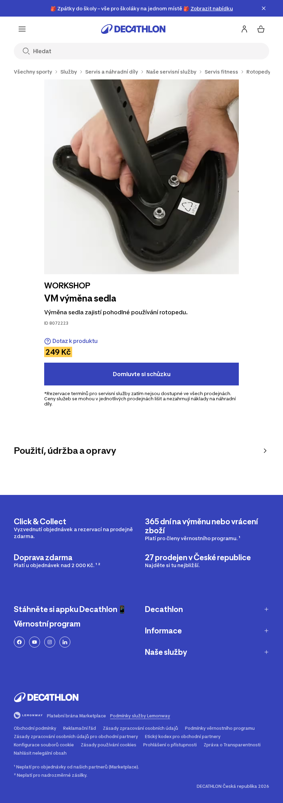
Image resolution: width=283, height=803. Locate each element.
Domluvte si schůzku (141, 374)
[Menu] (22, 29)
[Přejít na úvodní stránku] (133, 29)
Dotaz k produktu (75, 341)
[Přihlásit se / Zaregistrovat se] (244, 29)
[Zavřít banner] (263, 8)
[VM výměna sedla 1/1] (141, 176)
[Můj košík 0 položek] (261, 29)
